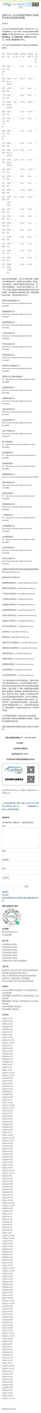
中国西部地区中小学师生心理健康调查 (14, 960)
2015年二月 (6, 1393)
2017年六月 (6, 1317)
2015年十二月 (6, 1366)
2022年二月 (6, 1165)
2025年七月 (6, 1053)
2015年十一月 (6, 1368)
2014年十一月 (6, 1398)
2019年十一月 (6, 1238)
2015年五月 (6, 1385)
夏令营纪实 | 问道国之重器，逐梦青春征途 (16, 978)
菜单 (20, 6)
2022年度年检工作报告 (9, 952)
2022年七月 (6, 1151)
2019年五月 (6, 1254)
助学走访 (30, 790)
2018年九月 (6, 1276)
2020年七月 (6, 1216)
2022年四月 (6, 1159)
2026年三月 (6, 1032)
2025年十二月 (6, 1040)
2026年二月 (6, 1034)
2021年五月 (6, 1189)
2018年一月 (6, 1298)
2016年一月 (6, 1363)
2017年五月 (6, 1319)
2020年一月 (6, 1233)
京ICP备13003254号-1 (9, 1409)
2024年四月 (6, 1094)
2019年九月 (6, 1243)
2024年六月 (6, 1089)
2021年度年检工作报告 (9, 955)
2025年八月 (6, 1051)
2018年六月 (6, 1284)
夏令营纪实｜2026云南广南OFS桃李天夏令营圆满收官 (20, 970)
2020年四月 (6, 1224)
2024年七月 (6, 1086)
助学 (24, 790)
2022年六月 (6, 1154)
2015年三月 (6, 1390)
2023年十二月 (6, 1105)
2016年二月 (6, 1360)
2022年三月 (6, 1162)
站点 (3, 868)
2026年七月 (6, 1021)
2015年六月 (6, 1382)
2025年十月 (6, 1045)
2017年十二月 (6, 1300)
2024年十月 (6, 1078)
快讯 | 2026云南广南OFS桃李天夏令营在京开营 (17, 981)
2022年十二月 (6, 1138)
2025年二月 (6, 1067)
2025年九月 (6, 1048)
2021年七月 (6, 1184)
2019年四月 (6, 1257)
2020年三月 (6, 1227)
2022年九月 (6, 1146)
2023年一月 (6, 1135)
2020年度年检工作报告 (9, 958)
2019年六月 (6, 1252)
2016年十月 (6, 1338)
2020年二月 (6, 1230)
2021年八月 (6, 1181)
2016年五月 (6, 1352)
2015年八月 (6, 1376)
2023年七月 (6, 1119)
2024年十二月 (6, 1072)
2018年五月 (6, 1287)
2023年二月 (6, 1132)
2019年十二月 (6, 1235)
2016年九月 (6, 1341)
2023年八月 (6, 1116)
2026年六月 (6, 1024)
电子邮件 (5, 860)
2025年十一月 (6, 1043)
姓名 (4, 851)
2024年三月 (6, 1097)
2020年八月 (6, 1214)
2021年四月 (6, 1192)
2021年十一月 (6, 1173)
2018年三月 (6, 1292)
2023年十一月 (6, 1108)
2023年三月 (6, 1129)
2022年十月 (6, 1143)
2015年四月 (6, 1387)
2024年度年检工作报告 (9, 947)
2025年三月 (6, 1064)
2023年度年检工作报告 (9, 950)
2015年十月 (6, 1371)
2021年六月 (6, 1186)
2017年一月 (6, 1330)
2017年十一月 (6, 1303)
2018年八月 (6, 1279)
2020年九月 (6, 1211)
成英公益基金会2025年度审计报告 (14, 898)
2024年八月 (6, 1083)
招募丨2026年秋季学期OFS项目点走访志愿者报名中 (19, 975)
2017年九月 (6, 1309)
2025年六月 (6, 1056)
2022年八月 (6, 1148)
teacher (7, 793)
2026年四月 (6, 1029)
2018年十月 (6, 1273)
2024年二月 (6, 1100)
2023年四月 (6, 1127)
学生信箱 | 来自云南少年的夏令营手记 (14, 973)
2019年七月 (6, 1249)
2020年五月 (6, 1222)
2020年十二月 (6, 1203)
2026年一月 (6, 1037)
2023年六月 (6, 1121)
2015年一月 (6, 1395)
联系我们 (5, 892)
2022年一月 (6, 1167)
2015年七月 (6, 1379)
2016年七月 (6, 1347)
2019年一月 (6, 1265)
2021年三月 (6, 1195)
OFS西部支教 (7, 935)
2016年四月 (6, 1355)
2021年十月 (6, 1176)
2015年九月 (6, 1374)
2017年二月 (6, 1328)
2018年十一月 (6, 1271)
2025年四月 (6, 1062)
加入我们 (5, 895)
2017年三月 (6, 1325)
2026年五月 (6, 1026)
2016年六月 (6, 1349)
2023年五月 (6, 1124)
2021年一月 (6, 1200)
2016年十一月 (6, 1336)
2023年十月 (6, 1110)
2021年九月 (6, 1178)
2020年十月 (6, 1208)
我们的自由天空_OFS (9, 932)
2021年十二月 (6, 1170)
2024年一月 (6, 1102)
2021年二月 (6, 1197)
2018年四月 (6, 1290)
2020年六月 (6, 1219)
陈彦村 (4, 995)
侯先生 (4, 1009)
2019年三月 (6, 1260)
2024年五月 (6, 1091)
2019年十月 (6, 1241)
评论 (3, 826)
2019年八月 (6, 1246)
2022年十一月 (6, 1140)
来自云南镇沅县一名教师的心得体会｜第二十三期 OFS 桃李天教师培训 (11, 806)
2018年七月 (6, 1281)
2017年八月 (6, 1311)
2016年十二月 (6, 1333)
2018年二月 (6, 1295)
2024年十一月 (6, 1075)
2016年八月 (6, 1344)
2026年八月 (6, 1018)
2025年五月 (6, 1059)
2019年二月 (6, 1262)
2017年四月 (6, 1322)
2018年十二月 (6, 1268)
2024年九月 (6, 1081)
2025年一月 (6, 1070)
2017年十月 (6, 1306)
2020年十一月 (6, 1205)
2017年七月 (6, 1314)
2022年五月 (6, 1157)
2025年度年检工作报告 (9, 944)
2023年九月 (6, 1113)
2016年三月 (6, 1357)
